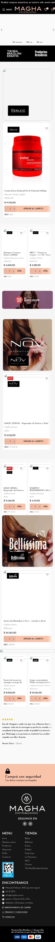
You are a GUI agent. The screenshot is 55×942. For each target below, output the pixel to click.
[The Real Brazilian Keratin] (13, 53)
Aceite (14, 625)
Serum (14, 427)
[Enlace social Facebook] (25, 824)
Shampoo (40, 493)
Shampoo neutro (17, 258)
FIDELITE (8, 198)
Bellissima (8, 628)
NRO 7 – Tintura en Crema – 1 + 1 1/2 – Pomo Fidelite (40, 255)
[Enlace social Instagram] (30, 824)
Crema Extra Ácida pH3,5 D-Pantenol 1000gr (25, 191)
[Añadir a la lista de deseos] (46, 128)
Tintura (39, 258)
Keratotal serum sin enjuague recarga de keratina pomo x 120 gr (14, 682)
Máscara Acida (11, 195)
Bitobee (27, 930)
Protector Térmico (43, 686)
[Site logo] (28, 9)
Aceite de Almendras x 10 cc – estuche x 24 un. (25, 621)
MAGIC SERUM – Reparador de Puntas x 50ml (26, 423)
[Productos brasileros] (41, 53)
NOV (6, 431)
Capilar (22, 195)
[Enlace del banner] (27, 95)
